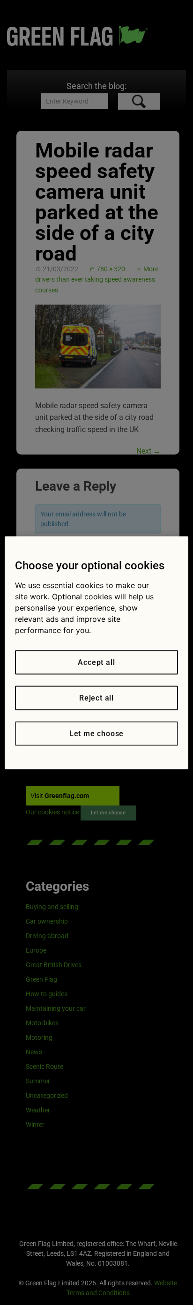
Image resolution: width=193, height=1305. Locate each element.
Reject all (96, 697)
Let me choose (96, 733)
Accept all (96, 661)
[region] (96, 652)
